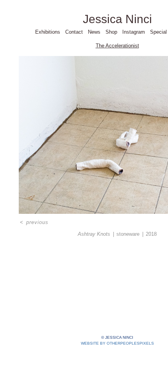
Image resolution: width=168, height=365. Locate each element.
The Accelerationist (117, 46)
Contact (74, 32)
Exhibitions (47, 32)
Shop (111, 32)
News (94, 32)
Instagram (133, 32)
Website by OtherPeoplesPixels (117, 343)
